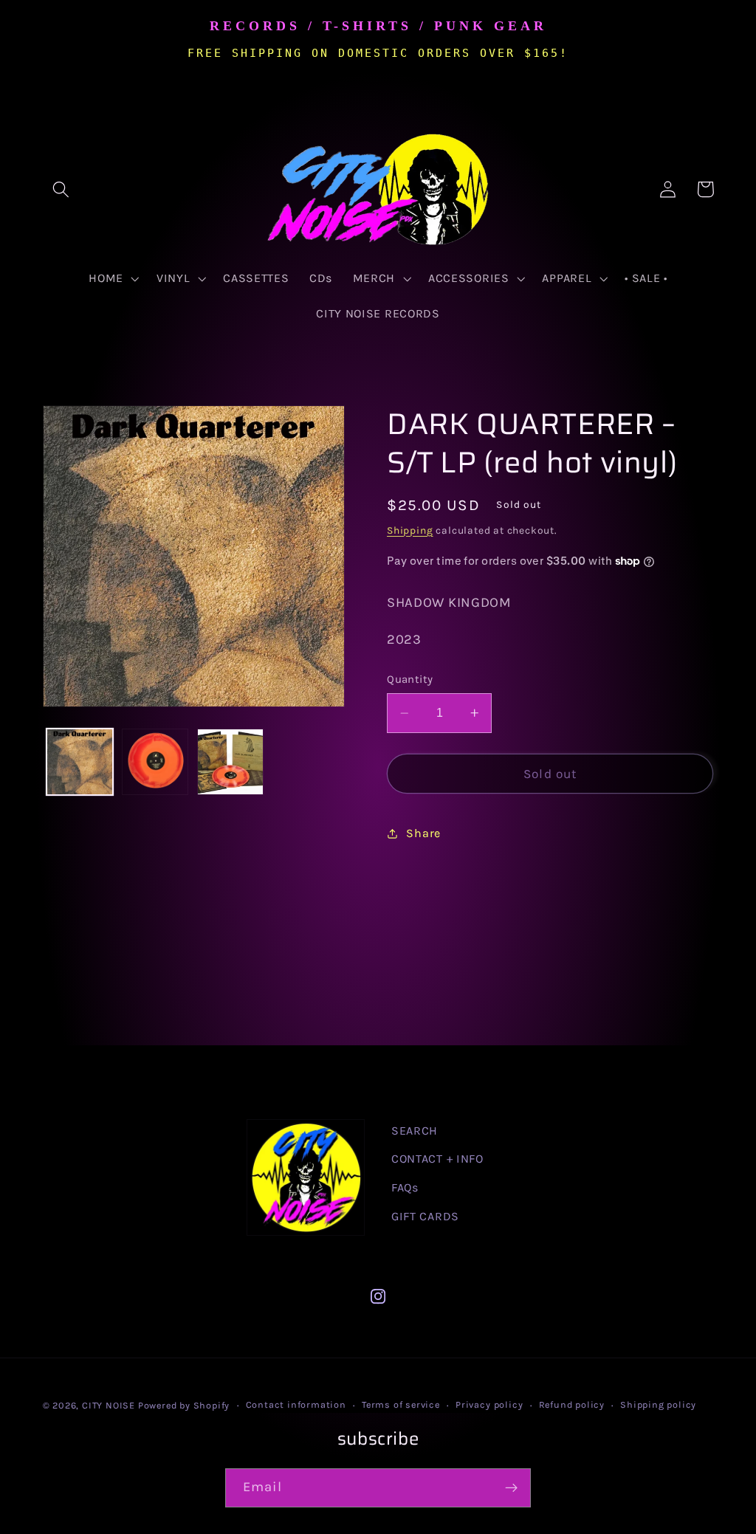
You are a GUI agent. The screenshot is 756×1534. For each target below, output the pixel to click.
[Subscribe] (511, 1488)
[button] (61, 189)
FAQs (405, 1187)
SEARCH (414, 1131)
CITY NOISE (110, 1405)
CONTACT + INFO (437, 1159)
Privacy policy (489, 1404)
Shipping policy (658, 1404)
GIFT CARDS (425, 1216)
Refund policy (572, 1404)
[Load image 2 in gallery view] (155, 762)
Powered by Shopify (184, 1405)
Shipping (410, 530)
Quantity (410, 679)
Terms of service (401, 1404)
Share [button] (423, 833)
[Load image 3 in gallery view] (230, 762)
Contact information (296, 1404)
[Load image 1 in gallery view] (80, 762)
